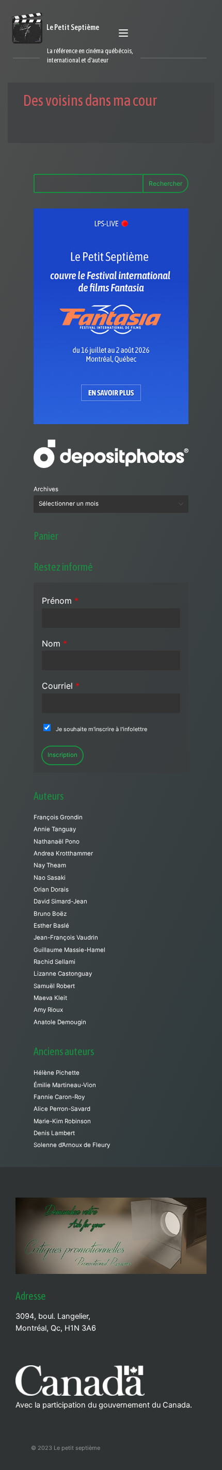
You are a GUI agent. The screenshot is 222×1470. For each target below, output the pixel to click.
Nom (54, 643)
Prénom (60, 600)
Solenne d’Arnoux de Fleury (72, 1145)
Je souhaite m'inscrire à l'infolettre (101, 729)
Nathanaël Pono (57, 841)
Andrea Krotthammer (63, 853)
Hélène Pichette (57, 1072)
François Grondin (58, 817)
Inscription (62, 754)
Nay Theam (50, 865)
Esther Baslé (51, 925)
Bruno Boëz (50, 913)
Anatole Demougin (60, 1022)
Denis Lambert (54, 1133)
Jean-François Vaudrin (66, 937)
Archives (46, 489)
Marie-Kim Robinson (62, 1121)
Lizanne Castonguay (63, 973)
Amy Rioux (48, 1009)
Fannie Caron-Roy (59, 1097)
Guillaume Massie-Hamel (69, 950)
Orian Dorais (51, 889)
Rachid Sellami (54, 961)
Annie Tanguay (55, 829)
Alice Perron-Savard (62, 1108)
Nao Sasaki (50, 877)
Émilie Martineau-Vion (65, 1085)
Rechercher (165, 183)
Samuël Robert (54, 986)
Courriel (61, 686)
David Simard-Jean (60, 901)
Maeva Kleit (50, 997)
